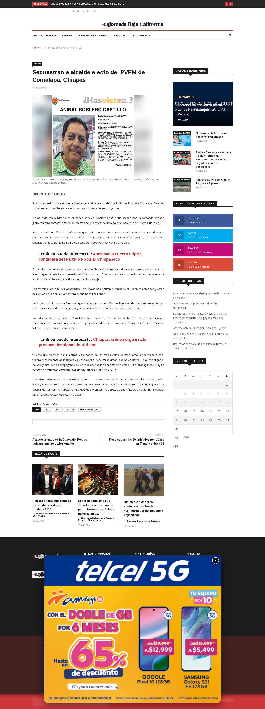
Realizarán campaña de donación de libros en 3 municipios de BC (200, 346)
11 (185, 402)
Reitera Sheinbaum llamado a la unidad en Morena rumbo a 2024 (51, 505)
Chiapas (47, 409)
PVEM (58, 409)
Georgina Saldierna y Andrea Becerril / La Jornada (96, 519)
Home (36, 47)
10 (176, 402)
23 (227, 411)
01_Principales (186, 97)
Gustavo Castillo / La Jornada (143, 521)
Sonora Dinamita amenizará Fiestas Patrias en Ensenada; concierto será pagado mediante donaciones (213, 159)
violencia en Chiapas (90, 409)
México (77, 47)
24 (176, 420)
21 (210, 411)
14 (210, 402)
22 (219, 411)
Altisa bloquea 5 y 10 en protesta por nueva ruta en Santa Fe (88, 3)
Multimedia (139, 35)
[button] (226, 4)
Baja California (45, 35)
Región (67, 35)
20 (202, 411)
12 (193, 402)
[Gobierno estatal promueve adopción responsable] (183, 139)
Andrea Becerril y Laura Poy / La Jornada (50, 514)
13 (202, 402)
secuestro (70, 409)
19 (193, 411)
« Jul (175, 446)
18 (185, 411)
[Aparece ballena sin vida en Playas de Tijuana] (183, 186)
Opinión (119, 35)
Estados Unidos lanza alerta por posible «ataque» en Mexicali (200, 109)
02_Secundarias (182, 180)
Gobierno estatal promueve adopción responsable (195, 305)
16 (227, 402)
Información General (93, 35)
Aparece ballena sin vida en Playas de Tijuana (199, 328)
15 (219, 402)
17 (176, 411)
